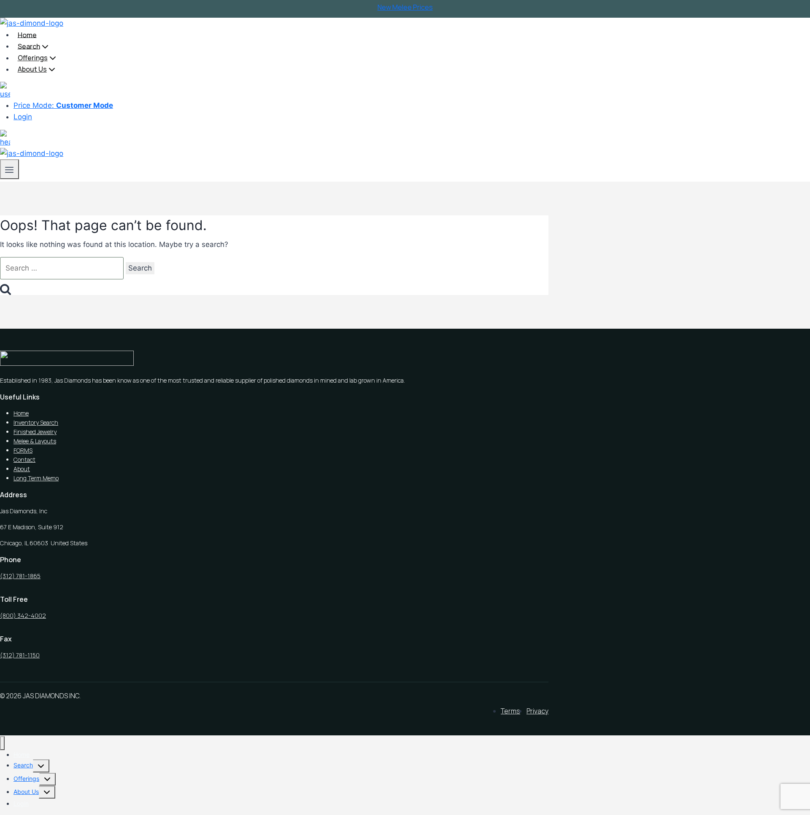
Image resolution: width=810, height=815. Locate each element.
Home (27, 34)
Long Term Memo (36, 478)
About (22, 469)
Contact (24, 460)
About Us (26, 791)
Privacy (537, 711)
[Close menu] (2, 743)
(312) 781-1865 (20, 576)
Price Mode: (63, 105)
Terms (510, 711)
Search (23, 765)
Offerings (26, 778)
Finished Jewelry (35, 432)
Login (23, 117)
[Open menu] (9, 169)
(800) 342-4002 (23, 615)
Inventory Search (36, 422)
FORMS (23, 450)
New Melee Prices (405, 7)
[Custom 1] (5, 87)
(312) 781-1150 (20, 655)
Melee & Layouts (35, 441)
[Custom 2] (5, 135)
